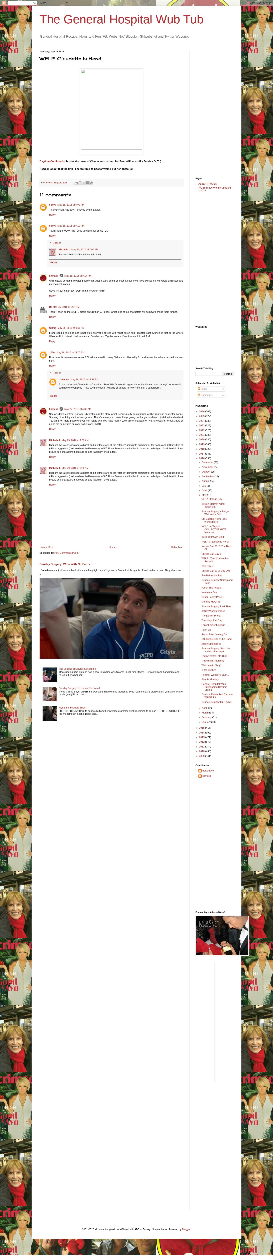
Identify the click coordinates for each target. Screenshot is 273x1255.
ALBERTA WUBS (207, 183)
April (204, 708)
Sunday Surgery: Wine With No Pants (65, 564)
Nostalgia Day (209, 592)
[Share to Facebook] (88, 183)
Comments (206, 395)
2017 (202, 453)
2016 (202, 458)
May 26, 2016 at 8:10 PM (70, 225)
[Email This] (76, 183)
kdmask (53, 275)
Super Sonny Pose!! (212, 597)
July (204, 485)
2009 (202, 756)
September (208, 476)
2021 (202, 435)
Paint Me (206, 629)
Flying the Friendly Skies (72, 707)
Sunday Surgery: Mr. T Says (216, 702)
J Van (52, 352)
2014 (202, 732)
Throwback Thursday (212, 660)
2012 (202, 741)
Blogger (186, 1229)
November (208, 467)
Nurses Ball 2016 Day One (215, 571)
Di (50, 307)
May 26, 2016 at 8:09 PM (70, 204)
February (207, 717)
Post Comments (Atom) (66, 553)
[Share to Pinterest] (91, 183)
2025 (202, 416)
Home (112, 547)
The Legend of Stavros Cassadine (77, 668)
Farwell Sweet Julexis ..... (215, 625)
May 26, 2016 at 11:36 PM (85, 379)
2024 (202, 421)
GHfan (52, 328)
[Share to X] (84, 183)
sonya (52, 204)
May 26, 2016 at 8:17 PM (77, 275)
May (204, 495)
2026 (202, 411)
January (206, 722)
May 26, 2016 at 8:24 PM (66, 307)
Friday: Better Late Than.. (215, 656)
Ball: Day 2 (207, 566)
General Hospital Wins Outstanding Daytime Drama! (214, 687)
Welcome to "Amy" (211, 665)
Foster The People (211, 587)
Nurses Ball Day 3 (211, 554)
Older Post (176, 547)
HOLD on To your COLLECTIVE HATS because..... (213, 529)
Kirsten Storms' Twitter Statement (213, 505)
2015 (202, 727)
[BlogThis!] (80, 183)
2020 (202, 439)
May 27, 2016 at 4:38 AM (77, 409)
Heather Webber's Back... (215, 674)
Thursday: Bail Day (211, 620)
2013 (202, 737)
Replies (57, 243)
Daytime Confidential (53, 161)
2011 (202, 746)
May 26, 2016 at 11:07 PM (71, 352)
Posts (203, 389)
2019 (202, 444)
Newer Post (47, 547)
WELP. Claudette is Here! (215, 541)
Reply (52, 214)
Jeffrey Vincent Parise (213, 611)
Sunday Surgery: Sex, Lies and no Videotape (215, 650)
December (208, 462)
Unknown (64, 379)
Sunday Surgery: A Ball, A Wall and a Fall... (215, 513)
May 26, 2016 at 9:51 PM (71, 328)
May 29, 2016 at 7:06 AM (84, 249)
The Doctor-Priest (210, 615)
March (205, 712)
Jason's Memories (211, 643)
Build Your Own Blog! (212, 537)
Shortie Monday (210, 679)
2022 (202, 430)
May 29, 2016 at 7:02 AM (75, 440)
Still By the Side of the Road (216, 639)
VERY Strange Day (211, 499)
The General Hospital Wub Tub (121, 19)
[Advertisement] (211, 110)
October (206, 471)
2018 (202, 449)
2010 (202, 751)
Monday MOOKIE (210, 601)
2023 (202, 425)
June (205, 490)
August (206, 481)
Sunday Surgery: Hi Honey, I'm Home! (79, 688)
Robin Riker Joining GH (214, 634)
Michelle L (64, 249)
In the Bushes (208, 670)
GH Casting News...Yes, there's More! (214, 520)
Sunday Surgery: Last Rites (216, 606)
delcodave (208, 770)
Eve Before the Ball (211, 575)
